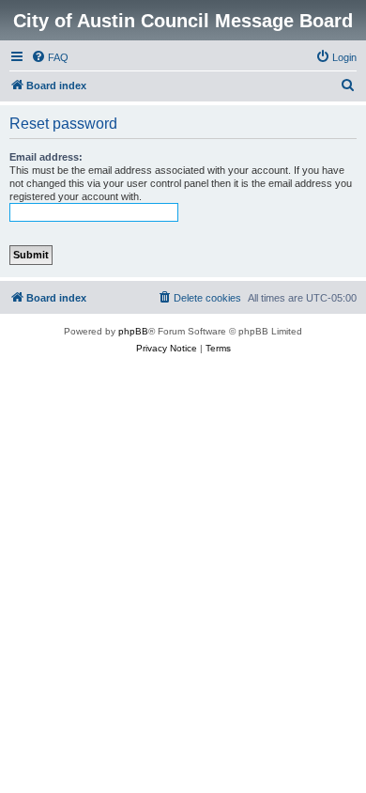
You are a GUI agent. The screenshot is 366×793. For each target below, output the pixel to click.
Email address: (46, 157)
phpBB (133, 331)
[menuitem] (50, 57)
